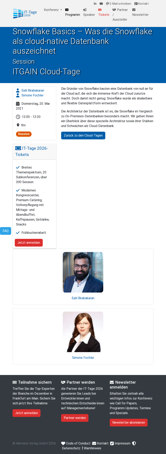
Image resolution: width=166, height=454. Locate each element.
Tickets (103, 15)
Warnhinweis (92, 448)
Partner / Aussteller (120, 14)
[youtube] (101, 4)
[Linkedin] (95, 4)
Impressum (122, 443)
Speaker (89, 15)
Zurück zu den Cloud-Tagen (83, 135)
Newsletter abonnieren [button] (128, 422)
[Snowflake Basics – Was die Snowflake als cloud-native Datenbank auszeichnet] (25, 13)
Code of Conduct (77, 443)
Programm (72, 15)
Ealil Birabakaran (32, 90)
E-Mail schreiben (120, 3)
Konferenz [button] (52, 10)
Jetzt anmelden (28, 243)
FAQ (6, 231)
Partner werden (75, 418)
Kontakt (143, 3)
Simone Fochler (32, 95)
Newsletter (140, 15)
